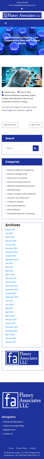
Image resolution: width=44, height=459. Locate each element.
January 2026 (10, 245)
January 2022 (10, 342)
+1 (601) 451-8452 (22, 2)
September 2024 (11, 297)
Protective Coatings (19, 102)
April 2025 (9, 271)
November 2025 (11, 252)
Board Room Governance (17, 178)
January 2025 (10, 282)
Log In (10, 110)
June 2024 (9, 305)
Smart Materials (13, 210)
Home (11, 448)
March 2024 (9, 316)
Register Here (9, 430)
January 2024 (10, 323)
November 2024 (11, 290)
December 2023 (11, 327)
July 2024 (9, 301)
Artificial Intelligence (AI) (17, 174)
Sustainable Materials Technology (21, 214)
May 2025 (9, 267)
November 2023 (11, 331)
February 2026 (10, 241)
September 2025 (11, 260)
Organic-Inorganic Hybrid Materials (21, 194)
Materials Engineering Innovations (21, 186)
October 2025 (10, 256)
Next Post (35, 125)
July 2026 (9, 233)
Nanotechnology (13, 190)
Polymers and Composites (18, 198)
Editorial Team (9, 92)
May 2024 (9, 308)
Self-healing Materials (16, 206)
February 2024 (10, 320)
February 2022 (10, 338)
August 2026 (10, 230)
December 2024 (11, 286)
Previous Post (10, 125)
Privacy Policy (21, 448)
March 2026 (9, 237)
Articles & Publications (13, 422)
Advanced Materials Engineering (17, 95)
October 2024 (10, 293)
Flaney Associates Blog (14, 426)
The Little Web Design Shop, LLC (27, 455)
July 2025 (9, 263)
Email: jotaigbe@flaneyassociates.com (22, 5)
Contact (33, 448)
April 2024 (9, 312)
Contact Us (8, 434)
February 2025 (10, 278)
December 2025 (11, 248)
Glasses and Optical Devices (19, 182)
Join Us (29, 110)
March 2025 (9, 275)
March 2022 (9, 335)
